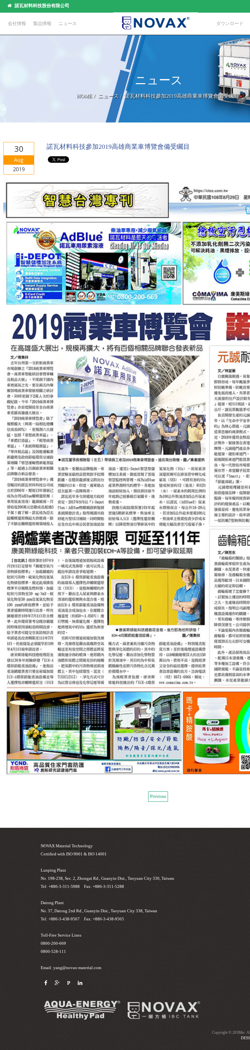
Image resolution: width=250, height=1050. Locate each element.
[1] (163, 1010)
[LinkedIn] (80, 983)
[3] (81, 1010)
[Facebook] (46, 983)
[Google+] (57, 983)
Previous (158, 796)
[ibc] (155, 22)
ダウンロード (229, 23)
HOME (84, 96)
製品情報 (42, 23)
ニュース (68, 23)
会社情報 (17, 23)
